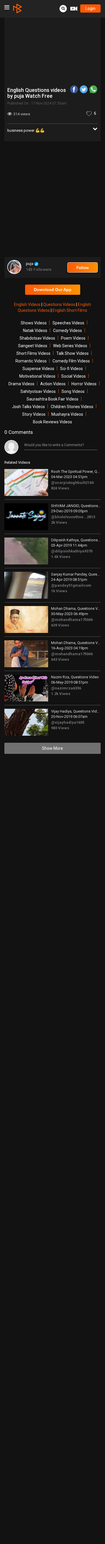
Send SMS (59, 105)
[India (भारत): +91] (30, 105)
